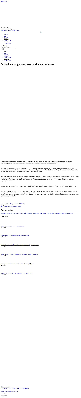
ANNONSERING (12, 388)
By (14, 204)
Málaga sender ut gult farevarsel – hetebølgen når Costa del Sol (16, 273)
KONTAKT (4, 388)
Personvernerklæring (6, 391)
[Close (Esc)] (1, 395)
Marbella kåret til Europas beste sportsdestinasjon (13, 226)
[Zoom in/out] (6, 395)
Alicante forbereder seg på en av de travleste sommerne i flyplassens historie (20, 245)
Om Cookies (15, 391)
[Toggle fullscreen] (4, 395)
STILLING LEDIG (23, 388)
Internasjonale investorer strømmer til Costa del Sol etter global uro (17, 264)
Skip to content (4, 1)
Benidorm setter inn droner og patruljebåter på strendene (15, 235)
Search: (2, 46)
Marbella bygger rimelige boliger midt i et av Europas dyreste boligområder (19, 254)
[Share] (2, 395)
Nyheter (8, 204)
